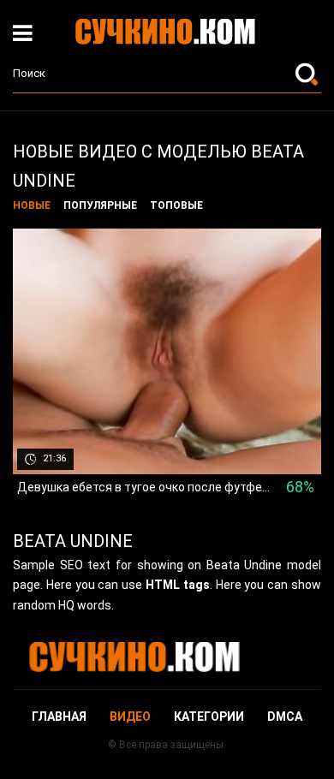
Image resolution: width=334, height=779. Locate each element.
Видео (130, 716)
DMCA (284, 716)
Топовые (176, 205)
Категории (209, 716)
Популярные (100, 205)
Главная (59, 716)
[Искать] (308, 73)
